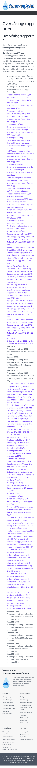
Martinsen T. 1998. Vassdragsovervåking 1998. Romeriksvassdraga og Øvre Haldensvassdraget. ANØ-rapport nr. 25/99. (20, 498)
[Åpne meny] (3, 13)
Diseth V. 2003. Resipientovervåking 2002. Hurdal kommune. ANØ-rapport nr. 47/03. (20, 341)
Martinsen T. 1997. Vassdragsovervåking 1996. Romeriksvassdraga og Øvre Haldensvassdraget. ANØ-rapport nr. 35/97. (20, 485)
